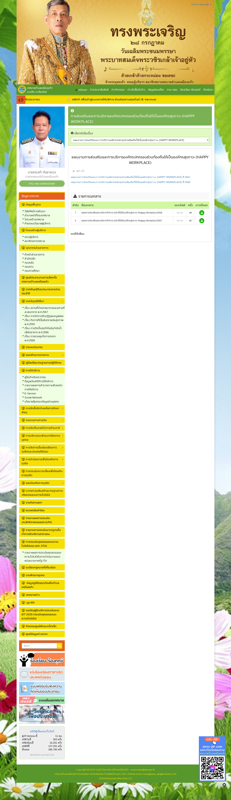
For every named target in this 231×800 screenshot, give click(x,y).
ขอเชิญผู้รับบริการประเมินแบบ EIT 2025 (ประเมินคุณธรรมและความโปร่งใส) (40, 614)
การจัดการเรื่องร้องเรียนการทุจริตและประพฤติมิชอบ (39, 449)
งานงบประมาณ (34, 347)
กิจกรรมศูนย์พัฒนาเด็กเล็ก (41, 626)
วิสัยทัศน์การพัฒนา (35, 211)
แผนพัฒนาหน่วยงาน (37, 355)
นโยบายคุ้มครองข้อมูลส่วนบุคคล (42, 401)
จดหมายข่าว (33, 595)
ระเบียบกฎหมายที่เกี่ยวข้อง (40, 567)
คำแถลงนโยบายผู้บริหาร (37, 223)
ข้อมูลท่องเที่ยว (156, 90)
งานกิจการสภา (34, 502)
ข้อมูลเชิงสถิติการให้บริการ (39, 381)
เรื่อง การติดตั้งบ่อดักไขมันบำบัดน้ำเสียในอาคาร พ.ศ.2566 (43, 330)
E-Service (30, 393)
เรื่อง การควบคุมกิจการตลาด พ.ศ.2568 (40, 338)
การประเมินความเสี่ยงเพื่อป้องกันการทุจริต (42, 473)
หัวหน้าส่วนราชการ (34, 254)
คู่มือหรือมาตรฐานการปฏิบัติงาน (43, 363)
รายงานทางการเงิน (36, 420)
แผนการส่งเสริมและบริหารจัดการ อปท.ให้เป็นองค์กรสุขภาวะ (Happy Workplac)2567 (122, 220)
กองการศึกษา (32, 271)
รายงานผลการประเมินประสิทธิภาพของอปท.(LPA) (37, 520)
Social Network (33, 397)
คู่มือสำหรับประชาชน (35, 377)
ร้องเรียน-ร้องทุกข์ (190, 90)
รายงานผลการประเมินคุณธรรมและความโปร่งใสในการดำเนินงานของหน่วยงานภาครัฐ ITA (43, 556)
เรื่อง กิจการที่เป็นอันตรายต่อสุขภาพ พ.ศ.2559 (44, 322)
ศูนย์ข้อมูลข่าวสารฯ (37, 634)
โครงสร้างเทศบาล (34, 219)
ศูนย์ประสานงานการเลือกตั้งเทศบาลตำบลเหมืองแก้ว (39, 279)
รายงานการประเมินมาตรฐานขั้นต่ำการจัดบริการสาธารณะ (41, 532)
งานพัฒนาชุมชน (35, 575)
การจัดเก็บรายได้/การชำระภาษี (43, 428)
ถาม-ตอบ (172, 90)
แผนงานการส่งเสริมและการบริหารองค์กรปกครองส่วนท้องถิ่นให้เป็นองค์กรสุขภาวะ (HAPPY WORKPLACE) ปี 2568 (130, 182)
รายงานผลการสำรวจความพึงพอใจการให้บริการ (43, 387)
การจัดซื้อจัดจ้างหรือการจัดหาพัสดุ (40, 410)
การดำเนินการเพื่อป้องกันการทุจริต (40, 461)
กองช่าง (29, 267)
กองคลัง (29, 263)
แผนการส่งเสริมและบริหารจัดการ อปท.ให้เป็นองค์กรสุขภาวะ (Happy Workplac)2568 (122, 212)
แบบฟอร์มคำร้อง (35, 510)
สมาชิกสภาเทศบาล (35, 241)
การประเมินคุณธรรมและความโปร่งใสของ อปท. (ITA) (40, 544)
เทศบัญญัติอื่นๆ (35, 301)
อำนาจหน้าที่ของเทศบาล (37, 215)
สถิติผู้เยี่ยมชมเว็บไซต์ (42, 731)
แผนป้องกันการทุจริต (37, 483)
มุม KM (30, 602)
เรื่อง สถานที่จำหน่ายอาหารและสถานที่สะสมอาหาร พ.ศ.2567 (45, 310)
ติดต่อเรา (208, 90)
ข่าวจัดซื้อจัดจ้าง (136, 90)
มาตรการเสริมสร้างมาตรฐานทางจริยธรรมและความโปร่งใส (42, 493)
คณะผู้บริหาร (31, 237)
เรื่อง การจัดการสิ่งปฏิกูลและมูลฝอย (44, 316)
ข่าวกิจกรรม (118, 90)
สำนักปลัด (30, 258)
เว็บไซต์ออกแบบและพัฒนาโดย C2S (115, 778)
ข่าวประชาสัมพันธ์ (99, 90)
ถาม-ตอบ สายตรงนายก (42, 183)
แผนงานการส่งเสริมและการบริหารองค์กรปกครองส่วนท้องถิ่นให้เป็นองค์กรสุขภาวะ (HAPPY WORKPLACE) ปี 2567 (130, 177)
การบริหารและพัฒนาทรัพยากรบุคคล (41, 438)
